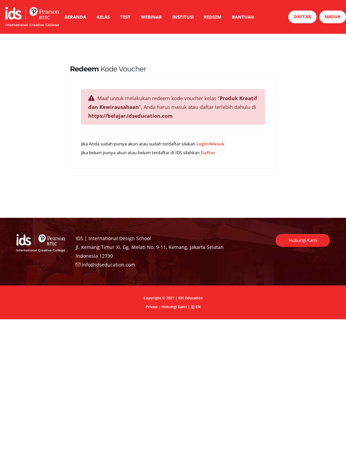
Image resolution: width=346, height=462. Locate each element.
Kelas (103, 17)
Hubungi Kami (303, 240)
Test (125, 17)
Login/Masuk (210, 144)
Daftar (208, 153)
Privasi (151, 306)
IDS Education (190, 297)
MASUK (333, 17)
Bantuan (243, 17)
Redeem (212, 17)
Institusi (183, 17)
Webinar (151, 17)
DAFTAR (302, 17)
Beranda (75, 17)
